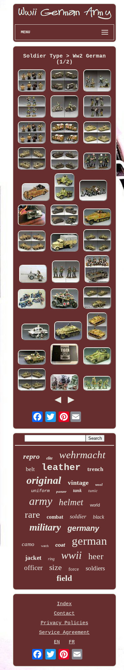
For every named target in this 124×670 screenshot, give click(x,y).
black (98, 517)
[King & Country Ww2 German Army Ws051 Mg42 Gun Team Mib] (64, 383)
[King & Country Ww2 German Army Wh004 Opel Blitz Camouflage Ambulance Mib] (64, 133)
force (73, 569)
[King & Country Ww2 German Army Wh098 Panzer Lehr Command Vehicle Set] (32, 159)
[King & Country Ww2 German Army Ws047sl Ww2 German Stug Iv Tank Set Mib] (97, 356)
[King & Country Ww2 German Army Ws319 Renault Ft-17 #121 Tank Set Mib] (64, 160)
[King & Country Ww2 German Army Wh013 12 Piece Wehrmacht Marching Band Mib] (93, 191)
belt (30, 469)
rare (32, 514)
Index (64, 604)
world (95, 505)
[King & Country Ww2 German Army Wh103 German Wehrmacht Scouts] (97, 81)
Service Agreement (64, 632)
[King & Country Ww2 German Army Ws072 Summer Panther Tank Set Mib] (32, 358)
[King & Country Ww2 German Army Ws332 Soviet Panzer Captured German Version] (97, 133)
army (40, 501)
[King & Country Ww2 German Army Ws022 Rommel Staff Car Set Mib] (36, 193)
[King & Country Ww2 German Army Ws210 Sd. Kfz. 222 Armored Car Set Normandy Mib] (97, 241)
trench (95, 469)
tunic (93, 490)
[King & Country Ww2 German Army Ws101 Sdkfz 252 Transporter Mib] (68, 331)
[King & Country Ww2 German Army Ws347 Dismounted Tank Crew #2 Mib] (97, 107)
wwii (71, 555)
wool (99, 484)
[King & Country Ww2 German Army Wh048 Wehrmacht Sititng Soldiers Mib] (97, 269)
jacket (33, 557)
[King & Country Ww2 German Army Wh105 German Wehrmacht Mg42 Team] (32, 107)
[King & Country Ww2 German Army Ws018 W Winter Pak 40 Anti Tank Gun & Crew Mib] (33, 274)
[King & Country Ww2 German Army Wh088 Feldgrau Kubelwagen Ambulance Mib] (64, 81)
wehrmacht (82, 454)
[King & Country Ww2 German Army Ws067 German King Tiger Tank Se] (32, 216)
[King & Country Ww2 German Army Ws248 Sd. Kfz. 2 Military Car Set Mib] (64, 216)
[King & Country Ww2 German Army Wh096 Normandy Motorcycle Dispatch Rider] (64, 107)
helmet (71, 502)
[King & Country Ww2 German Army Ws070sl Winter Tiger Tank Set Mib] (35, 333)
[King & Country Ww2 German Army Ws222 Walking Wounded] (97, 162)
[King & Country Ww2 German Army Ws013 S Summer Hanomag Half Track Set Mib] (97, 218)
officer (33, 568)
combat (55, 517)
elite (49, 458)
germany (83, 528)
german (89, 540)
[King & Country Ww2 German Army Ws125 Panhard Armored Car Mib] (64, 188)
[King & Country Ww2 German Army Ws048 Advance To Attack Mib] (97, 384)
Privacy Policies (64, 623)
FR (72, 642)
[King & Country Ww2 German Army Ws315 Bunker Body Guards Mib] (66, 272)
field (64, 578)
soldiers (95, 568)
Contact (64, 613)
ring (51, 559)
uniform (40, 490)
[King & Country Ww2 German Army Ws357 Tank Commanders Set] (32, 81)
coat (60, 545)
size (55, 567)
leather (61, 467)
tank (77, 490)
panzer (61, 491)
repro (31, 456)
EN (57, 642)
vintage (78, 482)
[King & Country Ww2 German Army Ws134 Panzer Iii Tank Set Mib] (97, 327)
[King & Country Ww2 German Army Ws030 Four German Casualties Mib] (32, 299)
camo (28, 544)
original (43, 480)
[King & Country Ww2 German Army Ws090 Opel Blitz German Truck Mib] (64, 243)
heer (95, 556)
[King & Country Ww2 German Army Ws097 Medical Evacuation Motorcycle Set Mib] (64, 299)
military (45, 527)
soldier (78, 516)
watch (45, 546)
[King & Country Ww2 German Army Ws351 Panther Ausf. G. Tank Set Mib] (97, 298)
